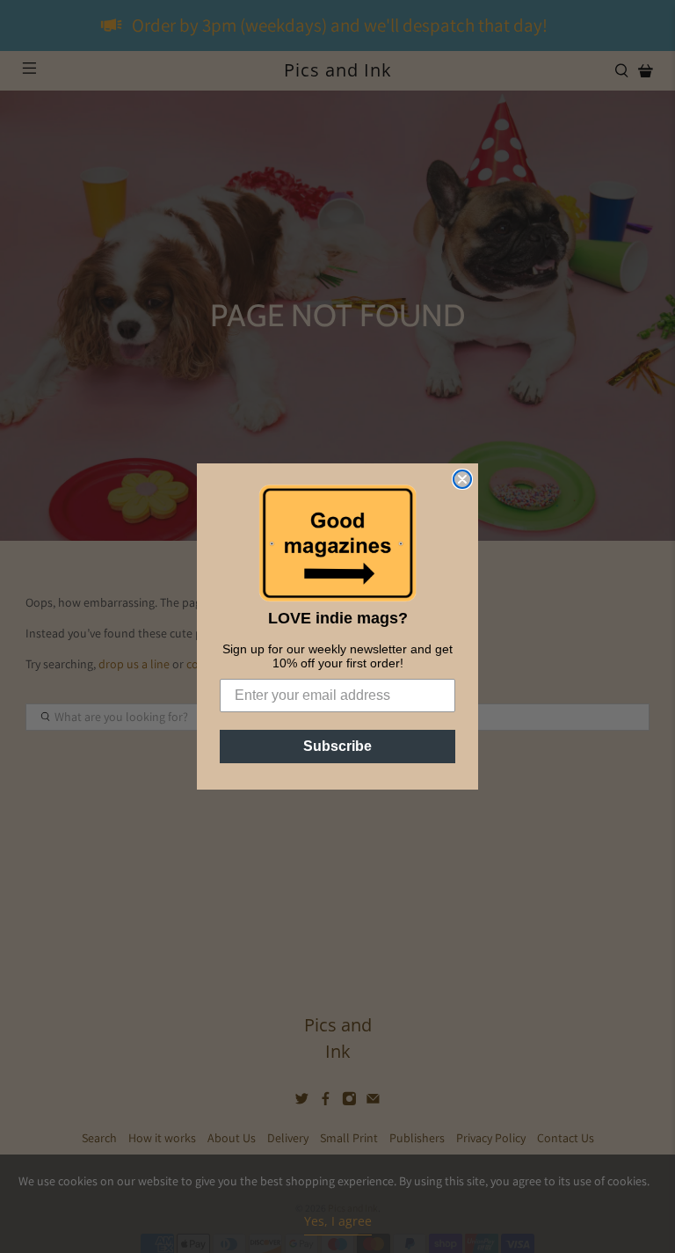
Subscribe (337, 746)
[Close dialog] (462, 479)
